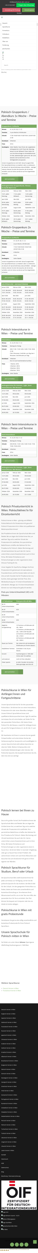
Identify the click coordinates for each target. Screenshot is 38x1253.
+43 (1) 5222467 (10, 5)
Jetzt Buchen (6, 49)
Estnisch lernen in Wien (8, 1073)
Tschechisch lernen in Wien (9, 1129)
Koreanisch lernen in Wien (9, 1095)
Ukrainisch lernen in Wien (9, 1137)
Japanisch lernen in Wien (8, 1035)
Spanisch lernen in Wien (8, 1018)
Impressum (4, 1159)
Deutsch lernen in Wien (11, 988)
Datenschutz (5, 1167)
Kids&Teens (5, 38)
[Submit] (34, 65)
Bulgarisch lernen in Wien (9, 1065)
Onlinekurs (5, 34)
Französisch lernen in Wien (12, 991)
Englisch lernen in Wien (8, 1014)
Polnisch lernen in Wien (8, 1125)
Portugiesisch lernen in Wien (9, 1099)
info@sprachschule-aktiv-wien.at (19, 2)
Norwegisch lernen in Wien (9, 1078)
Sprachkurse (6, 27)
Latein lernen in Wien (7, 1150)
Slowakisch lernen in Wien (9, 1112)
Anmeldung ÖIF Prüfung (12, 10)
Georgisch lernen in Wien (8, 1082)
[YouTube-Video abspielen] (19, 796)
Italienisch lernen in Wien (9, 1022)
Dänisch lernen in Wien (8, 1069)
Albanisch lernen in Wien (8, 1056)
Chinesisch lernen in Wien (9, 1039)
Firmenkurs (5, 30)
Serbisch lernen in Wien (8, 1048)
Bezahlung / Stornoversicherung (10, 1176)
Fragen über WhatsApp (26, 5)
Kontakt (19, 13)
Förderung (5, 45)
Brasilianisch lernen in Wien (9, 1061)
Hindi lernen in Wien (7, 1091)
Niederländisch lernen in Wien (10, 1116)
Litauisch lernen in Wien (8, 1146)
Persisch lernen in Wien (8, 1120)
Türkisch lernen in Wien (8, 1133)
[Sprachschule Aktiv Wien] (35, 1242)
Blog (2, 1172)
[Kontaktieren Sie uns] (19, 99)
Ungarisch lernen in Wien (8, 1142)
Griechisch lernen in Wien (9, 1086)
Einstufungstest (29, 10)
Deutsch (4, 23)
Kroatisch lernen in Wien (8, 1052)
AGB (2, 1163)
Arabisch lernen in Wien (8, 1044)
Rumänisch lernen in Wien (9, 1103)
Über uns (5, 41)
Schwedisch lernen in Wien (9, 1108)
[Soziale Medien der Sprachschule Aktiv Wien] (12, 1245)
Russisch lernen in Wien (8, 1031)
